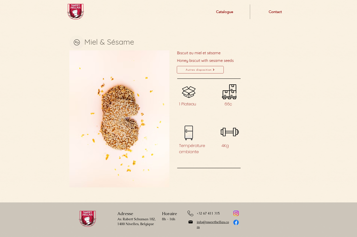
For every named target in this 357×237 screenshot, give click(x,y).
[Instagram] (236, 213)
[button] (119, 118)
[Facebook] (236, 222)
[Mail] (191, 222)
